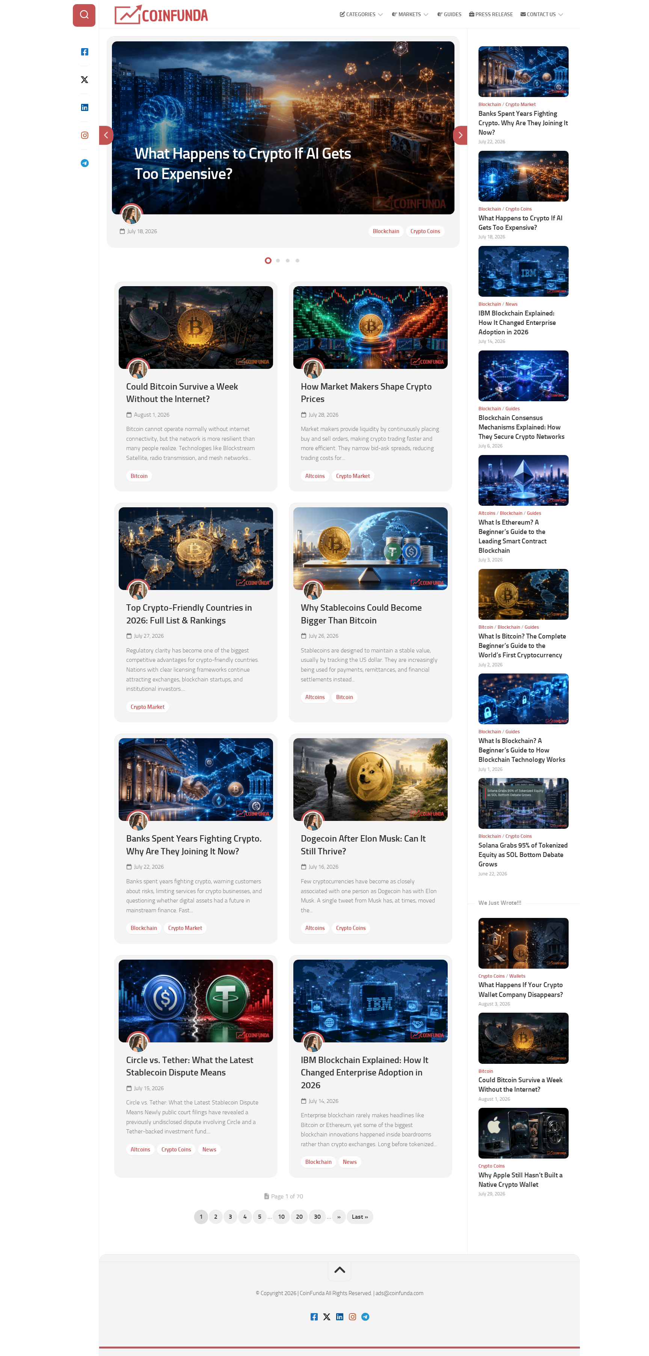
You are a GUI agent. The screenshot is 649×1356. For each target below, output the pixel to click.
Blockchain (386, 231)
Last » (360, 1216)
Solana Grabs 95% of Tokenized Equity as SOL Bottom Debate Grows (523, 854)
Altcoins (315, 476)
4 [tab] (297, 260)
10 (281, 1216)
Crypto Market (353, 476)
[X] (84, 79)
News (209, 1149)
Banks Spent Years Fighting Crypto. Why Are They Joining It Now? (523, 123)
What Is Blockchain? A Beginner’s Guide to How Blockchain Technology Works (521, 750)
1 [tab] (268, 260)
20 (299, 1216)
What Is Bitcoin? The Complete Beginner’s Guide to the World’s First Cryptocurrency (522, 645)
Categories (360, 14)
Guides (452, 14)
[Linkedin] (84, 107)
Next (460, 135)
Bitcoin (139, 476)
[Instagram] (84, 135)
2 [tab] (278, 260)
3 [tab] (288, 260)
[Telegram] (84, 163)
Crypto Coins (425, 231)
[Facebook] (84, 51)
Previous (106, 135)
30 (317, 1216)
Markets (409, 14)
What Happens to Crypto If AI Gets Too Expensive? (170, 45)
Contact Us (541, 14)
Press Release (493, 14)
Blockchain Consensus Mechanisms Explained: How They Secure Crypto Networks (521, 427)
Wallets (517, 976)
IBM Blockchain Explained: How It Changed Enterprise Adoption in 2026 (365, 1072)
